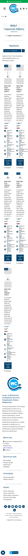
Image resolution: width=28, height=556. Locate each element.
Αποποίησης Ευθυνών (14, 517)
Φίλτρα (15, 552)
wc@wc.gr (8, 450)
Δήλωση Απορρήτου (17, 513)
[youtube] (19, 506)
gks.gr (20, 519)
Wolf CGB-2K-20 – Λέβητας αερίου (19, 88)
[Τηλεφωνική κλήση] (5, 142)
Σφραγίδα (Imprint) (18, 515)
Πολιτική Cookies (9, 515)
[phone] (14, 510)
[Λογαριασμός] (21, 9)
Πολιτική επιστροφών (9, 497)
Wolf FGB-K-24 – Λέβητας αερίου (7, 291)
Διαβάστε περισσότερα (14, 35)
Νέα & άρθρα (7, 460)
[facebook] (5, 506)
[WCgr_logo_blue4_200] (14, 5)
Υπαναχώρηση (7, 499)
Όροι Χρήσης (9, 513)
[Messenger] (12, 506)
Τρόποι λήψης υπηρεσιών (10, 495)
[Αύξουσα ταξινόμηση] (23, 50)
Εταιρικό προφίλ (8, 462)
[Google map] (16, 506)
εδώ (10, 146)
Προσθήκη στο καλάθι (8, 162)
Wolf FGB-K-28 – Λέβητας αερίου (19, 184)
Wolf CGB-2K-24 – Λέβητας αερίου (7, 88)
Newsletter (6, 467)
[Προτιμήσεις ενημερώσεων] (3, 552)
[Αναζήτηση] (26, 9)
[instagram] (9, 506)
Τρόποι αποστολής (8, 493)
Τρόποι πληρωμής (8, 491)
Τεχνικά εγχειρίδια (8, 477)
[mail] (23, 506)
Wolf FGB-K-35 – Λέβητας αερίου (7, 184)
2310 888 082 (8, 448)
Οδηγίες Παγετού (8, 479)
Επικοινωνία (6, 465)
